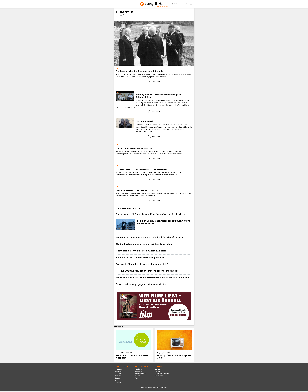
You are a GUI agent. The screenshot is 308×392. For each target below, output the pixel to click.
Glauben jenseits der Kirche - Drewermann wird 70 (137, 190)
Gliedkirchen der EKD (162, 361)
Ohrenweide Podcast (124, 340)
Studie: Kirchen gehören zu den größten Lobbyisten (144, 244)
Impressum (164, 375)
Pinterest (118, 363)
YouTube (118, 361)
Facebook (118, 357)
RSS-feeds (138, 357)
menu (117, 4)
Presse (150, 375)
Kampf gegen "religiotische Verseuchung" (133, 148)
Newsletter (139, 359)
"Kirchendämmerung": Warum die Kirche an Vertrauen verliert (141, 169)
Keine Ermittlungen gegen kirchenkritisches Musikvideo (146, 271)
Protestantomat (140, 361)
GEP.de (157, 357)
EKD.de (157, 359)
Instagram (118, 359)
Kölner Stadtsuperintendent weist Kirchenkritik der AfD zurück (149, 237)
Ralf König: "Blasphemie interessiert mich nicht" (142, 264)
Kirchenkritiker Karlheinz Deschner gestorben (140, 258)
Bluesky (117, 366)
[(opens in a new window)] (154, 300)
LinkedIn (118, 370)
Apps (136, 366)
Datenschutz (156, 375)
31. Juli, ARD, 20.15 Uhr (165, 340)
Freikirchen (159, 363)
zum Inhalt (156, 81)
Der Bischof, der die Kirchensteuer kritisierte (139, 71)
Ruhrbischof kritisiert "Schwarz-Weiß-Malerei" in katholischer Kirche (153, 278)
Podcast (137, 363)
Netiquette (144, 375)
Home (117, 15)
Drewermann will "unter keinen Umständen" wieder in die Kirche (151, 214)
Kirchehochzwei (144, 121)
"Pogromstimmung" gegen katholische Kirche (141, 284)
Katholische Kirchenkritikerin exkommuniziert (141, 251)
